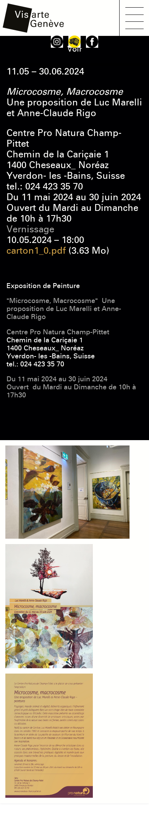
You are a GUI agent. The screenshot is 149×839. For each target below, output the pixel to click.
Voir (74, 49)
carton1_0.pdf (36, 250)
